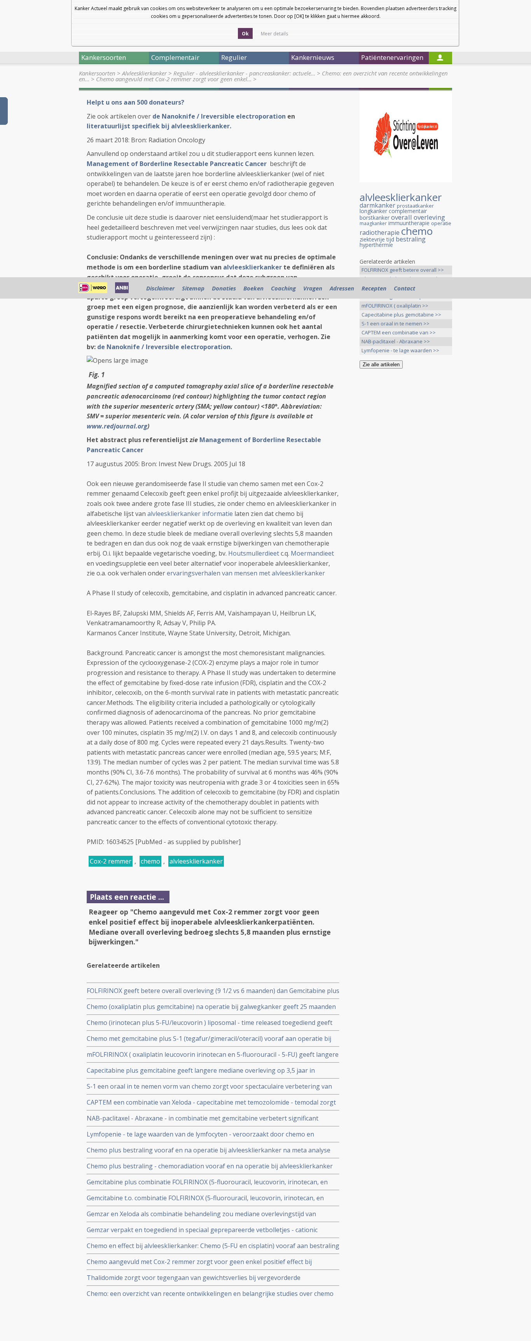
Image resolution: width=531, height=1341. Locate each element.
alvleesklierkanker (252, 267)
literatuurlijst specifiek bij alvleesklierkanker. (159, 126)
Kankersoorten (97, 73)
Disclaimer (160, 288)
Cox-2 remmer (110, 861)
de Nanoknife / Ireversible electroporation (219, 116)
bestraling (411, 239)
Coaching (283, 288)
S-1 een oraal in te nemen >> (396, 323)
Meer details (274, 33)
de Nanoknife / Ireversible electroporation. (164, 347)
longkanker (373, 211)
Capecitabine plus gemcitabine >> (401, 314)
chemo (150, 861)
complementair (408, 211)
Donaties (224, 288)
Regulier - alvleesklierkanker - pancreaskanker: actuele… (244, 73)
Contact (404, 288)
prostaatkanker (415, 205)
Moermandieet (312, 553)
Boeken (253, 288)
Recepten (374, 288)
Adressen (342, 288)
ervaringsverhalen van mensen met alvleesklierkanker (246, 573)
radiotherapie (380, 232)
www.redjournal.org (117, 426)
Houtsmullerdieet (253, 553)
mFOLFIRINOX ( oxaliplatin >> (395, 305)
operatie (441, 223)
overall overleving (418, 217)
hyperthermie (376, 244)
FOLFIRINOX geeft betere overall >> (403, 269)
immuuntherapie (409, 223)
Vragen (312, 288)
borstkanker (375, 217)
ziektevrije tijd (377, 239)
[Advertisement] (406, 497)
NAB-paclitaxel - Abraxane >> (396, 341)
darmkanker (377, 205)
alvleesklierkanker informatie (190, 513)
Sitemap (193, 288)
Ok (245, 33)
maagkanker (373, 223)
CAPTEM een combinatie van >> (399, 332)
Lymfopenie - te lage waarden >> (400, 350)
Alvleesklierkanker (144, 73)
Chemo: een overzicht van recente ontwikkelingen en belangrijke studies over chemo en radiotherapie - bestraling (210, 1293)
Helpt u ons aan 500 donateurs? (135, 102)
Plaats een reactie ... (127, 897)
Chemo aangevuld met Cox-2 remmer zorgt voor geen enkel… (174, 79)
